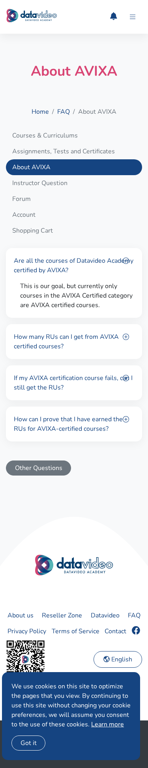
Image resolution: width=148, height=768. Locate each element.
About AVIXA (31, 167)
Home (40, 111)
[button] (133, 17)
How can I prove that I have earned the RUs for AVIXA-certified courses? (68, 424)
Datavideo (105, 615)
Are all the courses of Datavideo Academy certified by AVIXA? (73, 265)
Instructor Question (39, 183)
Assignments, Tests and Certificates (63, 151)
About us (20, 615)
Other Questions (38, 468)
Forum (21, 199)
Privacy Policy (26, 631)
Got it (29, 743)
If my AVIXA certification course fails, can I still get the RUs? (73, 383)
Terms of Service (75, 631)
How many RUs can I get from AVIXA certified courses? (66, 341)
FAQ (63, 111)
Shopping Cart (32, 230)
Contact (115, 631)
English (121, 659)
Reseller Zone (62, 615)
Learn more (107, 724)
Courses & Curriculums (45, 135)
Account (24, 214)
